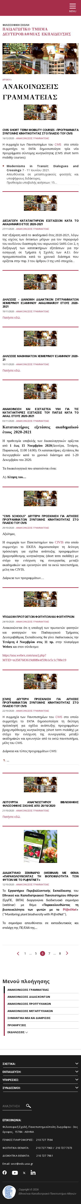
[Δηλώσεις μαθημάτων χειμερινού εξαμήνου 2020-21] (40, 341)
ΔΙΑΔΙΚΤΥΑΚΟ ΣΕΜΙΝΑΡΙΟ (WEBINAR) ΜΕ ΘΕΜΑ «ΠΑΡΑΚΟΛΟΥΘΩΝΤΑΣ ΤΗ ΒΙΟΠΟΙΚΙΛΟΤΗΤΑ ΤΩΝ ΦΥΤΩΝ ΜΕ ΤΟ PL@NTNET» (40, 876)
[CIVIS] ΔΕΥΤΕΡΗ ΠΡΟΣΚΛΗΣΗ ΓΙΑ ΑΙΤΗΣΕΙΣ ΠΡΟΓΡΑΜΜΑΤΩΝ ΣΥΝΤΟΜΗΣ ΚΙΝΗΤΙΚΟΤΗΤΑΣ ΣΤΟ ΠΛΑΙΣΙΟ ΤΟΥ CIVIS (40, 702)
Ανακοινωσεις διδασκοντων (28, 997)
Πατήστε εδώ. (11, 317)
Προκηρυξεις (16, 1025)
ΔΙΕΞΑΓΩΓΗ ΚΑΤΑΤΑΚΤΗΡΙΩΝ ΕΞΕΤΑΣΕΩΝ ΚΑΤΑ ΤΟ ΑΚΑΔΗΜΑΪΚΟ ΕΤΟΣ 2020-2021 (40, 222)
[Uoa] (9, 1192)
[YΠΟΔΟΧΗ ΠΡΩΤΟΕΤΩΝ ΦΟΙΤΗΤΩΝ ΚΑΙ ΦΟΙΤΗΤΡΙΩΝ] (40, 601)
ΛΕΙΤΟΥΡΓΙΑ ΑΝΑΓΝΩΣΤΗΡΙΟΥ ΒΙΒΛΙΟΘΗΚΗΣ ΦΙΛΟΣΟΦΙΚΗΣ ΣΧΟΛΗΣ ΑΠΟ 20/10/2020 (40, 804)
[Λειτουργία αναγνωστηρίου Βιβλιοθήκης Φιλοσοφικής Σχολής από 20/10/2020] (40, 787)
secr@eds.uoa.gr (22, 1164)
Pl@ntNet (70, 909)
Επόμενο (66, 953)
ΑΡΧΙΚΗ (6, 79)
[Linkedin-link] (33, 1173)
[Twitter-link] (24, 1173)
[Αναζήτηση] (28, 1106)
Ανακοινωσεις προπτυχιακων (29, 1004)
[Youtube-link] (15, 1173)
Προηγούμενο (19, 953)
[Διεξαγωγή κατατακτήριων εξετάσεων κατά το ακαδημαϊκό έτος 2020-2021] (40, 205)
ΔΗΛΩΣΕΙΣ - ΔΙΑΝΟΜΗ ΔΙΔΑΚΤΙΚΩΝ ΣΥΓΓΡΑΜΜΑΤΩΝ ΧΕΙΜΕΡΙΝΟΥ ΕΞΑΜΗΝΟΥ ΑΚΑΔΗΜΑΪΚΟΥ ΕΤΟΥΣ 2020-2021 (40, 302)
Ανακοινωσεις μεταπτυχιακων (30, 1011)
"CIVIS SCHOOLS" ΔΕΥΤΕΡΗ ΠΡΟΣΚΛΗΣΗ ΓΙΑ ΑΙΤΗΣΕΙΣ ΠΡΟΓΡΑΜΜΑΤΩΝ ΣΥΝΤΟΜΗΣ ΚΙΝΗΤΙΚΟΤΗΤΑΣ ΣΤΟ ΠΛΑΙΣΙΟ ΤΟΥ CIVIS (40, 519)
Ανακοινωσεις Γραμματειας (28, 990)
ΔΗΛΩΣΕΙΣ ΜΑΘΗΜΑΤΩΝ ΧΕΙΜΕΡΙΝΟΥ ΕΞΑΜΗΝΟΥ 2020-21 (40, 357)
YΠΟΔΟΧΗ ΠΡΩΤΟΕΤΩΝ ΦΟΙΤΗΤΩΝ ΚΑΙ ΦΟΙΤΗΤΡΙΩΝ (38, 617)
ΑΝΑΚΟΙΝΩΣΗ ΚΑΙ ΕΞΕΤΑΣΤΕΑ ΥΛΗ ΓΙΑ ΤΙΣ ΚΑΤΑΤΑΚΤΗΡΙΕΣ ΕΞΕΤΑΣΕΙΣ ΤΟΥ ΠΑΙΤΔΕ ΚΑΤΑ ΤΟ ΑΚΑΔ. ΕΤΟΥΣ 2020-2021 (40, 412)
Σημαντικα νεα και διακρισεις (29, 1018)
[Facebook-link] (4, 1173)
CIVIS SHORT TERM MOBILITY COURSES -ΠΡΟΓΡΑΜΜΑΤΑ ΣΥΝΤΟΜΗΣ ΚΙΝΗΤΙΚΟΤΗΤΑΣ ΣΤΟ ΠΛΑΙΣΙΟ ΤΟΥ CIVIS (40, 131)
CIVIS (58, 144)
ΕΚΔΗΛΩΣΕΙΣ (16, 1032)
